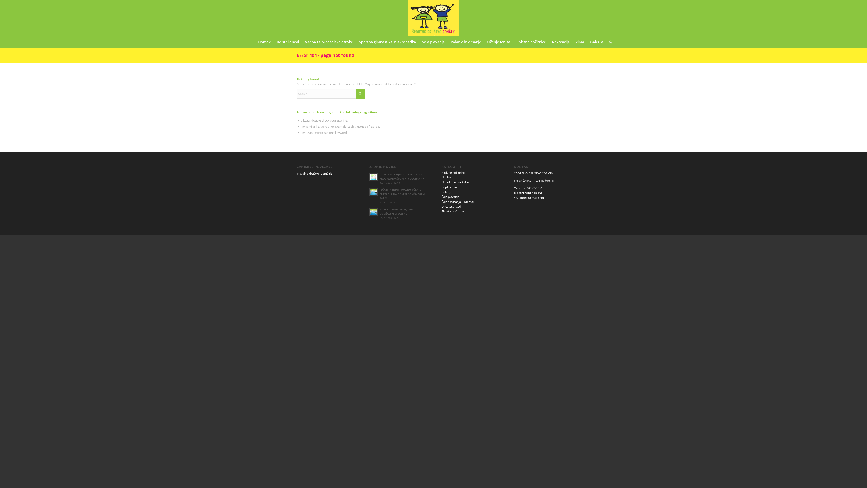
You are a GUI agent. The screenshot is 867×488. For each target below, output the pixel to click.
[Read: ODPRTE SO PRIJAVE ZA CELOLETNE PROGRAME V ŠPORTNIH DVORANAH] (373, 177)
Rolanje (447, 192)
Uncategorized (451, 206)
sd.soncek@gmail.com (529, 198)
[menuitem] (264, 42)
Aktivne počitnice (453, 173)
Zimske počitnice (453, 211)
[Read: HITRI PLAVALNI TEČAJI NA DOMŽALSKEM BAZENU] (373, 212)
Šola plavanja (450, 197)
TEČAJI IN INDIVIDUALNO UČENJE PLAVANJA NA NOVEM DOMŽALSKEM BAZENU (402, 194)
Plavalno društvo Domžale (314, 173)
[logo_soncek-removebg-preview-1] (433, 18)
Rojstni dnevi (450, 187)
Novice (446, 177)
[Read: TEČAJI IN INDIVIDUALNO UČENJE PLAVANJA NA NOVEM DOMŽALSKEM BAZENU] (373, 192)
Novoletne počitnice (455, 182)
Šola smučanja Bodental (458, 202)
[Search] (609, 42)
